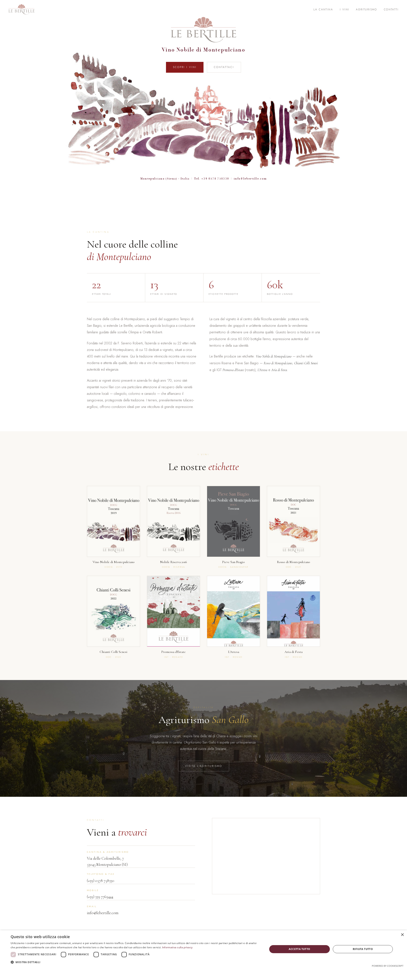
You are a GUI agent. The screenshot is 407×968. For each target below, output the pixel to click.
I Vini (344, 9)
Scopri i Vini (185, 67)
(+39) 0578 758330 (100, 880)
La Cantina (323, 9)
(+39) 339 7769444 (100, 896)
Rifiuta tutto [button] (363, 949)
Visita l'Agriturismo (203, 766)
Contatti (391, 9)
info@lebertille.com (250, 178)
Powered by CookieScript (387, 965)
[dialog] (203, 949)
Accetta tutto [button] (299, 949)
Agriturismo (366, 9)
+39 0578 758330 (215, 178)
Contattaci (224, 67)
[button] (135, 962)
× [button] (402, 934)
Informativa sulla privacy (177, 947)
